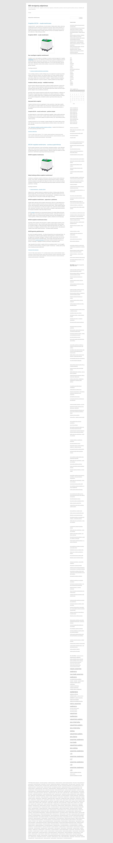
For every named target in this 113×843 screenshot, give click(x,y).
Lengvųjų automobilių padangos (48, 820)
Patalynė (71, 76)
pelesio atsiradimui (44, 835)
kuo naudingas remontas (64, 812)
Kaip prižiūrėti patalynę (74, 135)
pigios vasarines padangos (75, 704)
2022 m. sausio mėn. (73, 123)
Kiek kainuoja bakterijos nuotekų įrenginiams (68, 819)
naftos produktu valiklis (65, 836)
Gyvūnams (72, 63)
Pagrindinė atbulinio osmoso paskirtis (76, 154)
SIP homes (34, 820)
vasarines (82, 826)
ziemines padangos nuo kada (76, 775)
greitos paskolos (53, 838)
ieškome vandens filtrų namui (40, 789)
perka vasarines (48, 829)
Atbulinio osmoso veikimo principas (76, 615)
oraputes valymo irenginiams (40, 137)
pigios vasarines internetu (52, 832)
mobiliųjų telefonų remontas (61, 809)
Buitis (33, 134)
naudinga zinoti (35, 829)
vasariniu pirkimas (51, 828)
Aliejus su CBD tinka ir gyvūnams (75, 36)
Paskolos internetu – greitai (75, 231)
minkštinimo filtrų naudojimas (55, 784)
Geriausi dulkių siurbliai (77, 816)
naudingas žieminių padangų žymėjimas (52, 812)
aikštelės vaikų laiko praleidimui (53, 808)
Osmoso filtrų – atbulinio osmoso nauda (77, 417)
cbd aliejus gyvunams (80, 655)
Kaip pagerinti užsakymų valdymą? (76, 576)
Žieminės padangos (64, 820)
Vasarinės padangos (57, 820)
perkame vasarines (69, 833)
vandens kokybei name (32, 791)
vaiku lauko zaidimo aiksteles (74, 708)
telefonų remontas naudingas (64, 808)
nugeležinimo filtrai (56, 803)
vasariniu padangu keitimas (75, 772)
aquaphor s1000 (71, 799)
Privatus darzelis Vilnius (52, 818)
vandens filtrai (33, 795)
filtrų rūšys (75, 782)
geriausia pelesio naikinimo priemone (54, 835)
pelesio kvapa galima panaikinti (65, 803)
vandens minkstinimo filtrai (48, 803)
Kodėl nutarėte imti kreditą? (75, 651)
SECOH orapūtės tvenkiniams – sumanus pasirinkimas (44, 144)
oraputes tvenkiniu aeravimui (33, 257)
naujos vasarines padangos (75, 670)
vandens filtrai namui (38, 788)
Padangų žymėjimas (73, 184)
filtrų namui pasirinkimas (76, 786)
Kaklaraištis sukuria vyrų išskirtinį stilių (76, 549)
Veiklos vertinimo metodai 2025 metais (77, 513)
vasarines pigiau (63, 828)
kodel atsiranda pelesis (65, 835)
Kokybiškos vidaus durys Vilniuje (75, 313)
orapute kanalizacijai (57, 252)
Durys (71, 60)
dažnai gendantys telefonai (35, 811)
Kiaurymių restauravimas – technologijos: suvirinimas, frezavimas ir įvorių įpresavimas (77, 393)
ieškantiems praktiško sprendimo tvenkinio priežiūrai (41, 127)
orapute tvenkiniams (51, 134)
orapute (45, 134)
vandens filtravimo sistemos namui (74, 788)
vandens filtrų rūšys (67, 791)
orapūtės (33, 212)
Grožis (71, 62)
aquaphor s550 (55, 802)
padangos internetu (74, 694)
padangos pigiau (73, 695)
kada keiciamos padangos (75, 657)
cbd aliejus (74, 655)
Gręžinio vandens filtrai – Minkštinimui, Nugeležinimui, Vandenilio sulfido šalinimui (77, 380)
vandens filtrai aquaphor (45, 796)
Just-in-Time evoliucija (74, 425)
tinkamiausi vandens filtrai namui (62, 788)
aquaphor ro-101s (52, 799)
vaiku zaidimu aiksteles (73, 711)
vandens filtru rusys (40, 799)
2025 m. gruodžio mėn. (74, 107)
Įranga (36, 134)
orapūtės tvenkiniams (39, 240)
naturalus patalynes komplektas (75, 666)
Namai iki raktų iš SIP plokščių (79, 815)
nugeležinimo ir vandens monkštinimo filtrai (69, 794)
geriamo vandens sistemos (40, 795)
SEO (70, 80)
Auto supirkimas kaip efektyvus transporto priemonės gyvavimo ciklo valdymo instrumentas (77, 495)
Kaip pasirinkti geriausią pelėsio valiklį (76, 555)
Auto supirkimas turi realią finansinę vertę (77, 212)
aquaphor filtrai (81, 795)
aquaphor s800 (46, 799)
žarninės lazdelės (44, 818)
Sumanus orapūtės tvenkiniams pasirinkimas (39, 71)
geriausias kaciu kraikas (74, 808)
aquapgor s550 (65, 799)
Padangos (72, 73)
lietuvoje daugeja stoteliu (70, 811)
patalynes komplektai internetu (76, 701)
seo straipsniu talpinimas (65, 795)
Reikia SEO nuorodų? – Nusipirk (75, 49)
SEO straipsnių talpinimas (38, 6)
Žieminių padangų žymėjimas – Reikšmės (77, 35)
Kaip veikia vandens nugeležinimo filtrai (77, 500)
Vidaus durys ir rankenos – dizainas (76, 29)
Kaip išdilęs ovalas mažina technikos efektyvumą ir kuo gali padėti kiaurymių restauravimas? (77, 351)
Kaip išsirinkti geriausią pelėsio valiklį (76, 30)
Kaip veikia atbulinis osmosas (75, 148)
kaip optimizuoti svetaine (64, 815)
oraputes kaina (36, 135)
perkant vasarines (34, 833)
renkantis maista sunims (39, 838)
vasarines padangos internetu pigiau (76, 728)
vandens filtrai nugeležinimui (37, 794)
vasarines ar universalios (46, 826)
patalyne (72, 697)
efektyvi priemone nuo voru (35, 813)
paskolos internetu (55, 836)
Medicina (71, 67)
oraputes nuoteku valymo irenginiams (46, 135)
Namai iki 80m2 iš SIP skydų (67, 816)
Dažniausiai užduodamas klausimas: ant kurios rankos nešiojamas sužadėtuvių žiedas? (77, 412)
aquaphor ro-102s (59, 799)
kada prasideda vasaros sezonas (76, 659)
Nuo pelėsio (72, 70)
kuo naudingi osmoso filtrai (56, 786)
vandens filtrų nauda (38, 785)
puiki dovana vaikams (35, 808)
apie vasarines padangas (77, 833)
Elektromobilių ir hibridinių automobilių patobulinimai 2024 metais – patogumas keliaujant (77, 621)
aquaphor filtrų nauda (51, 798)
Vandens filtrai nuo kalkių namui (75, 389)
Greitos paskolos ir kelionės (75, 649)
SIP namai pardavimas (47, 819)
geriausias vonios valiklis (45, 811)
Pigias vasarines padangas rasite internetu (77, 257)
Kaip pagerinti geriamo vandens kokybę (77, 449)
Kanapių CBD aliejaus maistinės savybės (77, 53)
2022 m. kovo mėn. (73, 120)
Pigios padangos (78, 820)
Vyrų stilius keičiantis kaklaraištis (75, 360)
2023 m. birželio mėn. (73, 114)
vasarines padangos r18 (77, 763)
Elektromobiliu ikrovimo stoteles (41, 822)
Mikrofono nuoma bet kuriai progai (76, 515)
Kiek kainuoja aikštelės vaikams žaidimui (56, 816)
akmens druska (77, 836)
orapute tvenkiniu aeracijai (37, 254)
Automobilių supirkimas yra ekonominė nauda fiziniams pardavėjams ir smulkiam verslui (77, 247)
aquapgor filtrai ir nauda (65, 798)
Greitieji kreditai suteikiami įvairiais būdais (77, 643)
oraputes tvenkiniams (57, 135)
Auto (71, 57)
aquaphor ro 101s (76, 802)
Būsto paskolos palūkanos (74, 241)
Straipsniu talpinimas (32, 131)
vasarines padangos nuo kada (77, 740)
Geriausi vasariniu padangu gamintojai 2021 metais (67, 822)
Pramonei (39, 134)
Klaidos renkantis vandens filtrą (75, 503)
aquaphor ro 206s (40, 803)
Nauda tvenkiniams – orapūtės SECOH (37, 189)
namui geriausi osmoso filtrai (38, 792)
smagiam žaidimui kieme (43, 808)
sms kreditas (49, 836)
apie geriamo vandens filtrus (67, 785)
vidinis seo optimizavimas (55, 815)
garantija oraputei (47, 252)
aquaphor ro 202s (33, 803)
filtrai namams (45, 788)
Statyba (71, 81)
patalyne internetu (79, 697)
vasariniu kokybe (69, 828)
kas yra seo (48, 805)
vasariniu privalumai (58, 830)
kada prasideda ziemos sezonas (76, 660)
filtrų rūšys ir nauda (72, 784)
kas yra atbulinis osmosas (76, 785)
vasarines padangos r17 (77, 757)
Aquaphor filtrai (73, 137)
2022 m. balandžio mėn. (74, 119)
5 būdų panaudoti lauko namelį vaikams (77, 158)
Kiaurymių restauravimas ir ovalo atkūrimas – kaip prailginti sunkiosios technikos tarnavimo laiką (77, 609)
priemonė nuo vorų (36, 805)
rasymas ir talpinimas (55, 826)
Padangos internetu (72, 820)
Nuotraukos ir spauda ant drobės (76, 565)
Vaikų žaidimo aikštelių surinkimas (76, 464)
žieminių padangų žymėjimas (68, 782)
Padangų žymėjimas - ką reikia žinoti (76, 204)
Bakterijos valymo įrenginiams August (76, 557)
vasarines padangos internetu (76, 720)
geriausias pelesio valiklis (76, 813)
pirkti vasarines (77, 829)
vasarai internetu (41, 833)
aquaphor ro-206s (38, 802)
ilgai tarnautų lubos (47, 838)
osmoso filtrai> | (31, 784)
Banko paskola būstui (74, 236)
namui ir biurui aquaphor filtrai (80, 799)
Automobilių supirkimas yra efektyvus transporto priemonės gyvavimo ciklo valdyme (76, 346)
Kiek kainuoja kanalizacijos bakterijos (37, 819)
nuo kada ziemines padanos (75, 679)
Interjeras (71, 64)
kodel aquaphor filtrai (43, 801)
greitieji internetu (60, 838)
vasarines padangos (73, 714)
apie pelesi (38, 835)
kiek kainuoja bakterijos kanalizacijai (75, 662)
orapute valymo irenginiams (47, 254)
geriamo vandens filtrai (53, 796)
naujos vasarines (57, 828)
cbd (71, 655)
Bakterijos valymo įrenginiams (70, 818)
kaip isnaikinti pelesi (73, 835)
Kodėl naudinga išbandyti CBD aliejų (76, 489)
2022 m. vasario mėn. (73, 122)
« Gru (74, 103)
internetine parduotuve (43, 782)
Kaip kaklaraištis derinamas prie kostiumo (77, 358)
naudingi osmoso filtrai (47, 786)
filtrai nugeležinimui (81, 782)
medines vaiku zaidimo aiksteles (75, 663)
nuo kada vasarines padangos (76, 675)
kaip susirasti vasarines (54, 833)
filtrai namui (46, 792)
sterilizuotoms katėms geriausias (72, 809)
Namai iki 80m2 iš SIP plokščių (33, 816)
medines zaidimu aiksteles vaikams (75, 665)
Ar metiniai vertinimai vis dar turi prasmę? (77, 28)
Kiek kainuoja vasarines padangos (53, 822)
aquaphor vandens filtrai (74, 795)
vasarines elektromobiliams (64, 829)
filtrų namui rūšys (60, 791)
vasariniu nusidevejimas (69, 832)
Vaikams (71, 84)
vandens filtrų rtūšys (80, 789)
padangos (74, 692)
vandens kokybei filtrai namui (59, 789)
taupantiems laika (44, 828)
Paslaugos (72, 74)
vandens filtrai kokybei (52, 788)
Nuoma (71, 72)
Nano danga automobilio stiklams (76, 195)
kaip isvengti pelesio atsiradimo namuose (66, 806)
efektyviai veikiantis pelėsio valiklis (46, 813)
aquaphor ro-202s (75, 801)
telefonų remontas (43, 805)
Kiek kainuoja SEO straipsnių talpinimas (77, 322)
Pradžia (29, 12)
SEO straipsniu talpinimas (35, 782)
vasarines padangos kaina (76, 735)
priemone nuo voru (74, 803)
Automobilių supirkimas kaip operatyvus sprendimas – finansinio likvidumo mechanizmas (77, 477)
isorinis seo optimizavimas (45, 815)
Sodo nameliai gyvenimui (56, 819)
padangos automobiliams (39, 825)
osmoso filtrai (43, 784)
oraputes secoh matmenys (51, 255)
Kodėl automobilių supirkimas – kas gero (77, 404)
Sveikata (71, 83)
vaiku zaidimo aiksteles (73, 709)
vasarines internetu (69, 826)
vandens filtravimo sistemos (66, 786)
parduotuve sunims (56, 825)
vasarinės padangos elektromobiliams (39, 812)
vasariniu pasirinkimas (55, 829)
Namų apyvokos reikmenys (75, 69)
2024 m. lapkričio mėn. (74, 110)
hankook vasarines (41, 829)
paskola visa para (33, 836)
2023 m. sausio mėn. (73, 116)
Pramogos (72, 77)
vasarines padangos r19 (77, 768)
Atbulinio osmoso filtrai (74, 127)
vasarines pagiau (75, 830)
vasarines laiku (30, 828)
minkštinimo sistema (64, 784)
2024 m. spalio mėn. (73, 112)
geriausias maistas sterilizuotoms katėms (42, 809)
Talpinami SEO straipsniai (33, 249)
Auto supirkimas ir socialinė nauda (76, 510)
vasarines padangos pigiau (76, 746)
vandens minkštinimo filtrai (74, 792)
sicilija (60, 836)
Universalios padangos (46, 823)
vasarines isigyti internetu (43, 832)
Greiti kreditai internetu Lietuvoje (76, 239)
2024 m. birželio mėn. (73, 113)
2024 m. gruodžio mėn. (74, 109)
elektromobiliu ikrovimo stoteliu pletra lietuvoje (57, 811)
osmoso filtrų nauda (37, 784)
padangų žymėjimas (51, 782)
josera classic (68, 813)
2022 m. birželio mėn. (73, 117)
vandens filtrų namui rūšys (49, 789)
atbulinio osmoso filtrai (53, 785)
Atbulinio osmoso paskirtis (74, 415)
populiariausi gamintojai (32, 835)
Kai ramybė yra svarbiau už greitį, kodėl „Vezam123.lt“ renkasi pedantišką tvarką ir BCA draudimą (77, 573)
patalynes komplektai (74, 699)
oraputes (32, 135)
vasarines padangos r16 (77, 752)
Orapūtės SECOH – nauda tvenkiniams (39, 23)
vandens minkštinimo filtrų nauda (48, 794)
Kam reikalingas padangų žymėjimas (76, 628)
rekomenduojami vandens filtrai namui (42, 791)
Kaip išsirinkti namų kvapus (75, 396)
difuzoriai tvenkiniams (37, 818)
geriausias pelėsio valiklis (46, 806)
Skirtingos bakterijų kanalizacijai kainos (77, 40)
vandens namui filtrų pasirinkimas (70, 789)
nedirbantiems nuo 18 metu (41, 836)
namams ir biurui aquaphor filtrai (34, 801)
